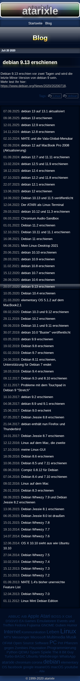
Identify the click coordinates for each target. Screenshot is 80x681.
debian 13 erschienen (36, 118)
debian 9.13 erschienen (38, 286)
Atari (45, 616)
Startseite (35, 23)
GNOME (47, 625)
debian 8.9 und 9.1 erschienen (43, 404)
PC (53, 642)
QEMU (23, 652)
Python (12, 652)
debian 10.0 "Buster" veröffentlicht (45, 332)
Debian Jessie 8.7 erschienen (42, 436)
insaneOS (42, 667)
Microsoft (38, 637)
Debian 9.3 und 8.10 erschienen (44, 378)
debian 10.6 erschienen (38, 280)
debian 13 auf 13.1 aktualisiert (43, 111)
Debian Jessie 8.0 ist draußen (42, 516)
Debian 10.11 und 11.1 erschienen (45, 232)
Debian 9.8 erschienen (37, 346)
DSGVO (12, 621)
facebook (15, 667)
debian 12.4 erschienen (38, 171)
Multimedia (56, 637)
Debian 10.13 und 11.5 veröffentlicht (47, 198)
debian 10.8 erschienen (38, 266)
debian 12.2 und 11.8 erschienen (44, 178)
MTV (7, 637)
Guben (60, 625)
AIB (24, 616)
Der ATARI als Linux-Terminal (42, 205)
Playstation (37, 648)
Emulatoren (46, 621)
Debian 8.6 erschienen (37, 456)
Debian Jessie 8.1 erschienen (42, 509)
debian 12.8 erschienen (38, 132)
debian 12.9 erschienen (38, 125)
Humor (72, 625)
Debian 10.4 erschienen (38, 293)
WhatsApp (67, 656)
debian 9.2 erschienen (37, 397)
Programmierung (61, 648)
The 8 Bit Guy (63, 652)
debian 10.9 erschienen (38, 259)
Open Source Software (31, 643)
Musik (71, 637)
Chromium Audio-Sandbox (40, 218)
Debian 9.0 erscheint (36, 410)
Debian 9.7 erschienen (37, 353)
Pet (60, 643)
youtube (71, 667)
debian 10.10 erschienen (39, 252)
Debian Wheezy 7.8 (35, 523)
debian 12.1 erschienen (38, 184)
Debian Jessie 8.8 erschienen (42, 417)
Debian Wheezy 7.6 (35, 536)
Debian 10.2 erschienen (38, 319)
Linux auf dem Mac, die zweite (43, 443)
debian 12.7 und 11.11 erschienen (45, 157)
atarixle (8, 662)
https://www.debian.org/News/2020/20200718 (33, 86)
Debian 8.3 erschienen (37, 490)
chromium (23, 662)
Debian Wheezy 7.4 (35, 562)
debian (72, 96)
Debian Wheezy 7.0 (35, 594)
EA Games (27, 621)
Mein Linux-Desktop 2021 (39, 246)
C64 (68, 616)
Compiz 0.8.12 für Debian (39, 470)
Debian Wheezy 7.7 (35, 529)
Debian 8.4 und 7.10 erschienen (44, 477)
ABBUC (14, 616)
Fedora (20, 625)
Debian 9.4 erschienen (37, 371)
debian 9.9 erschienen (37, 339)
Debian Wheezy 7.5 (35, 555)
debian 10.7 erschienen (38, 273)
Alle (42, 671)
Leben (53, 631)
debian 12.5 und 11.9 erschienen (44, 164)
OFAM (7, 643)
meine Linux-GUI (33, 449)
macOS (57, 667)
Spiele (46, 652)
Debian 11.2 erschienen (38, 225)
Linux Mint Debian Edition (39, 601)
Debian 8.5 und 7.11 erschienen (44, 463)
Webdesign (48, 656)
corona (37, 662)
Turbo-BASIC (15, 656)
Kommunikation (34, 632)
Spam (35, 652)
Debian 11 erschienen (36, 239)
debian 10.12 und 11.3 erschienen (45, 211)
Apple (33, 616)
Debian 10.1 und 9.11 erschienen (45, 326)
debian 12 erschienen (36, 191)
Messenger (21, 637)
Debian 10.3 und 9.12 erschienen (45, 312)
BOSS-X (57, 616)
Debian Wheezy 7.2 (35, 575)
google (28, 667)
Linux (57, 96)
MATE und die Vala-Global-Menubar (47, 138)
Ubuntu (32, 656)
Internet (12, 632)
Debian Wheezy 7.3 (35, 568)
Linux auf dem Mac (35, 483)
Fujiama (33, 625)
